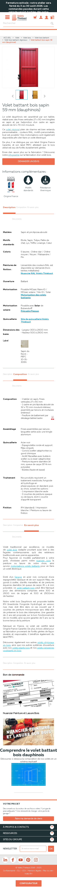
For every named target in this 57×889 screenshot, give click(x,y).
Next (45, 96)
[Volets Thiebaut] (19, 16)
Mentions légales (34, 871)
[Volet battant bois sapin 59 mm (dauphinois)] (28, 67)
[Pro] (41, 15)
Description (9, 207)
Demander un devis (28, 161)
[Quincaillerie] (35, 15)
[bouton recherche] (50, 23)
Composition (21, 207)
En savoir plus (32, 207)
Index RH (28, 874)
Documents (16, 219)
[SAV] (46, 15)
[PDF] (52, 15)
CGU (19, 871)
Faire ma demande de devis (28, 819)
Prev (12, 96)
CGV (24, 871)
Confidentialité (9, 871)
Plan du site (48, 871)
